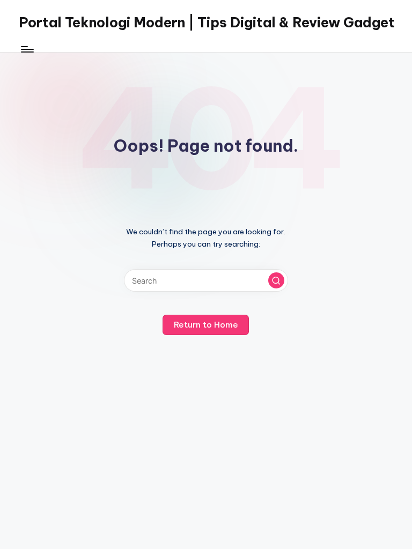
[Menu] (26, 49)
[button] (276, 280)
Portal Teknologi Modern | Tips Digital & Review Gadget (207, 22)
